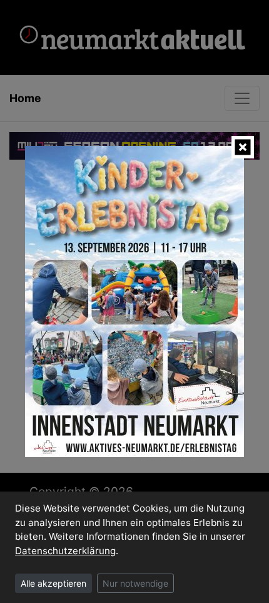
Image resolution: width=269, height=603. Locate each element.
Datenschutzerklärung (65, 551)
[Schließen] (242, 147)
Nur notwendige (135, 583)
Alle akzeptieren (53, 583)
